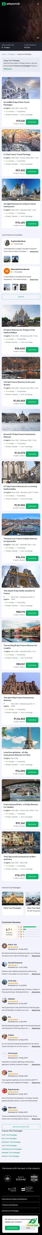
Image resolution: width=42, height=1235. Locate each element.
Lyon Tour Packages (9, 1145)
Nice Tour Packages (9, 1138)
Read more (8, 69)
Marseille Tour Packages (11, 1153)
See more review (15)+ (21, 1127)
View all (21, 297)
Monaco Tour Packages (10, 1156)
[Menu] (38, 4)
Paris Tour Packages (9, 1135)
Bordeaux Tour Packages (11, 1142)
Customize (32, 122)
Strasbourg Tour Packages (12, 1149)
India (28, 1228)
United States (12, 1228)
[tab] (19, 97)
